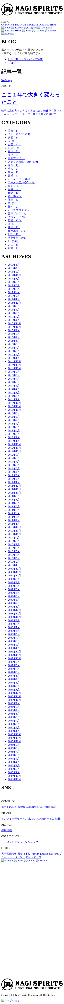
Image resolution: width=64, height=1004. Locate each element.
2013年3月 (14, 434)
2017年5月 (14, 288)
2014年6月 (14, 382)
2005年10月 (14, 741)
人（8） (12, 141)
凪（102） (14, 241)
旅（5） (12, 203)
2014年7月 (14, 378)
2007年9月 (14, 661)
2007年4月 (14, 679)
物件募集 (17, 853)
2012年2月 (14, 478)
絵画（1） (14, 165)
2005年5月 (14, 758)
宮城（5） (14, 175)
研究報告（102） (18, 237)
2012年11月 (14, 447)
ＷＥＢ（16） (16, 186)
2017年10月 (14, 275)
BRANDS (20, 24)
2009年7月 (14, 585)
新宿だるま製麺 (50, 818)
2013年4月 (14, 430)
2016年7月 (14, 313)
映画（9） (14, 227)
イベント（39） (17, 217)
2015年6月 (14, 340)
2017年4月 (14, 292)
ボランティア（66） (20, 179)
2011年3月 (14, 516)
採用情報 (6, 830)
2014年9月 (14, 371)
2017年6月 (14, 285)
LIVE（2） (14, 148)
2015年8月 (14, 333)
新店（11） (14, 172)
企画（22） (14, 144)
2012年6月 (14, 465)
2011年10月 (14, 492)
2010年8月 (14, 541)
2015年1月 (14, 358)
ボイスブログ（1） (19, 210)
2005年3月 (14, 765)
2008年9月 (14, 620)
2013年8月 (14, 416)
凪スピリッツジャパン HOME (25, 59)
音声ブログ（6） (18, 213)
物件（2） (14, 206)
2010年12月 (14, 527)
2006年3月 (14, 724)
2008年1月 (14, 648)
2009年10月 (14, 575)
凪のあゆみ (7, 807)
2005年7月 (14, 751)
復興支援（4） (16, 158)
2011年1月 (14, 523)
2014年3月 (14, 392)
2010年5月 (14, 551)
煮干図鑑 (6, 853)
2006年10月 (14, 699)
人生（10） (14, 244)
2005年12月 (14, 734)
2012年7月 (14, 461)
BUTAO (36, 818)
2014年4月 (14, 389)
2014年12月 (14, 361)
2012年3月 (14, 475)
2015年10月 (14, 326)
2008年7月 (14, 627)
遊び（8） (14, 151)
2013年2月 (14, 437)
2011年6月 (14, 506)
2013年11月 (14, 406)
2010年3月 (14, 558)
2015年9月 (14, 330)
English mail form (49, 853)
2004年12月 (14, 775)
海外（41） (14, 154)
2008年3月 (14, 641)
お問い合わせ (31, 853)
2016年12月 (14, 302)
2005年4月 (14, 762)
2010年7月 (14, 544)
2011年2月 (14, 520)
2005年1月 (14, 772)
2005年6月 (14, 755)
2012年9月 (14, 454)
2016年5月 (14, 316)
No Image (6, 80)
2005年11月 (14, 737)
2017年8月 (14, 278)
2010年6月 (14, 547)
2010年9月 (14, 537)
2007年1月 (14, 689)
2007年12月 (14, 651)
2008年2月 (14, 644)
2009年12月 (14, 568)
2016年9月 (14, 306)
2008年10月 (14, 617)
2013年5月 (14, 427)
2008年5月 (14, 634)
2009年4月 (14, 596)
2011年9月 (14, 496)
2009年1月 (14, 606)
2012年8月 (14, 458)
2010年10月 (14, 534)
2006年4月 (14, 720)
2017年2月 (14, 295)
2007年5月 (14, 675)
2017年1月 (14, 299)
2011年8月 (14, 499)
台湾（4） (14, 248)
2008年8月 (14, 623)
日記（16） (14, 234)
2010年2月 (14, 561)
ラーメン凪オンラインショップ (19, 842)
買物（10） (14, 192)
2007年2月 (14, 686)
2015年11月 (14, 323)
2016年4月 (14, 320)
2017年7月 (14, 282)
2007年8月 (14, 665)
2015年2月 (14, 354)
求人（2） (14, 168)
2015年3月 (14, 351)
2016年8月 (14, 309)
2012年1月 (14, 482)
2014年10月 (14, 368)
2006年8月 (14, 706)
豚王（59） (14, 199)
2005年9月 (14, 744)
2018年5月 (14, 264)
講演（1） (14, 137)
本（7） (12, 224)
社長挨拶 (20, 807)
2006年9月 (14, 703)
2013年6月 (14, 423)
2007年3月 (14, 682)
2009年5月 (14, 592)
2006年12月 (14, 693)
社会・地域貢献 (46, 807)
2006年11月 (14, 696)
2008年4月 (14, 637)
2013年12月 (14, 402)
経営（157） (15, 220)
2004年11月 (14, 779)
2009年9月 (14, 579)
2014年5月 (14, 385)
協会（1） (14, 130)
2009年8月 (14, 582)
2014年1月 (14, 399)
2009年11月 (14, 572)
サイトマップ (33, 857)
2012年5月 (14, 468)
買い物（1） (15, 196)
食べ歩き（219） (18, 230)
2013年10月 (14, 409)
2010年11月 (14, 530)
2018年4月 (14, 268)
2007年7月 (14, 668)
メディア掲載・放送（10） (23, 161)
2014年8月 (14, 375)
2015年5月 (14, 344)
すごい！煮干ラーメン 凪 (16, 818)
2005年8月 (14, 748)
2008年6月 (14, 630)
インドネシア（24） (20, 134)
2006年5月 (14, 717)
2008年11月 (14, 613)
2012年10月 (14, 451)
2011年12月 (14, 485)
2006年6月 (14, 713)
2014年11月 (14, 364)
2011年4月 (14, 513)
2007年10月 (14, 658)
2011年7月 (14, 503)
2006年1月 (14, 731)
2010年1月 (14, 565)
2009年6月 (14, 589)
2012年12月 (14, 444)
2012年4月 (14, 472)
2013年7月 (14, 420)
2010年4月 (14, 554)
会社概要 (31, 807)
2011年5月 (14, 509)
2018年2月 (14, 271)
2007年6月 (14, 672)
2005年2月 (14, 769)
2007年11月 (14, 655)
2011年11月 (14, 489)
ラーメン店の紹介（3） (21, 182)
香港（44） (14, 189)
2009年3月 (14, 599)
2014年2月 (14, 396)
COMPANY (7, 24)
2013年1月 (14, 440)
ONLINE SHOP (47, 24)
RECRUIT (32, 24)
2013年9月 (14, 413)
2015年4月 (14, 347)
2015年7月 (14, 337)
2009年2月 (14, 603)
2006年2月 (14, 727)
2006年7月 (14, 710)
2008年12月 (14, 610)
